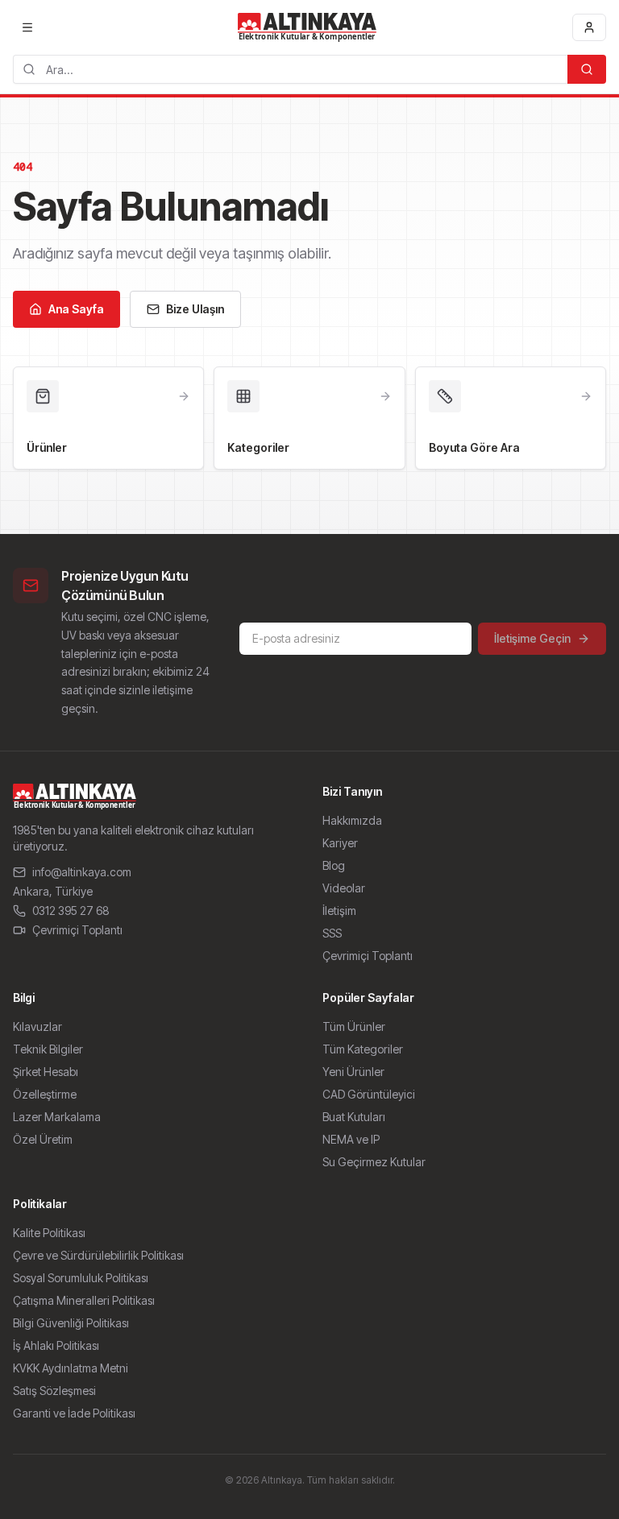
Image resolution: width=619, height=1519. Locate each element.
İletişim (339, 910)
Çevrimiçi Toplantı (77, 930)
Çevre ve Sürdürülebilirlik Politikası (98, 1255)
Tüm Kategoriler (362, 1049)
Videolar (343, 888)
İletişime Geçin (532, 638)
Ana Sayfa (76, 309)
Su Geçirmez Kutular (374, 1162)
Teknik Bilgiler (48, 1049)
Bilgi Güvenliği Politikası (71, 1323)
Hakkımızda (352, 820)
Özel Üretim (43, 1139)
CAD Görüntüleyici (368, 1094)
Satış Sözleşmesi (54, 1390)
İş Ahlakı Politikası (56, 1345)
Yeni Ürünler (353, 1071)
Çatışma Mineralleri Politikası (84, 1300)
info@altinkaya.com (81, 872)
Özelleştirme (45, 1094)
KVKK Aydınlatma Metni (70, 1368)
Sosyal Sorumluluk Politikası (80, 1278)
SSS (332, 933)
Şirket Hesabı (45, 1071)
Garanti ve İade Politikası (74, 1413)
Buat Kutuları (353, 1117)
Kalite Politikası (49, 1233)
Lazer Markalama (57, 1117)
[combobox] (290, 69)
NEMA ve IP (351, 1139)
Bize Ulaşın (195, 309)
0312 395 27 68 (71, 910)
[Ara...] (586, 69)
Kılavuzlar (37, 1026)
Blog (333, 865)
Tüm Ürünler (353, 1026)
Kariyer (340, 843)
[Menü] (27, 27)
